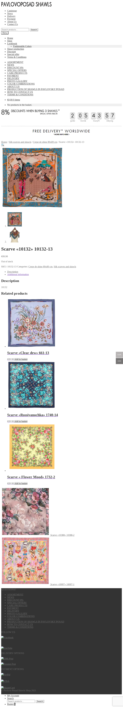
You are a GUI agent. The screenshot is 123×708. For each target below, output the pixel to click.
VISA (6, 681)
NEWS (10, 65)
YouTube (8, 648)
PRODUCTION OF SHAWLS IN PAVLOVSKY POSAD (35, 89)
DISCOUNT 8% (15, 67)
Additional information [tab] (18, 274)
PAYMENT (13, 75)
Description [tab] (12, 271)
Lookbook (12, 43)
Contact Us (12, 24)
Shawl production (15, 49)
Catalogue (12, 10)
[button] (2, 145)
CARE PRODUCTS (17, 73)
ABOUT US (13, 86)
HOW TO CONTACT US (20, 92)
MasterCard (9, 688)
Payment (11, 19)
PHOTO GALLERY (17, 81)
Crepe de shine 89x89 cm (45, 142)
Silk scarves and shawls (20, 142)
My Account (13, 695)
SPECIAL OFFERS (17, 70)
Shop (9, 41)
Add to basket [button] (20, 359)
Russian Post (10, 664)
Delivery (11, 16)
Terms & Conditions (16, 57)
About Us (11, 21)
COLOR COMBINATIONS (21, 84)
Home (10, 38)
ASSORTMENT (15, 62)
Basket (11, 704)
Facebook (9, 637)
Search (34, 30)
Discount (11, 51)
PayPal (7, 674)
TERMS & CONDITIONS (20, 94)
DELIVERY (13, 78)
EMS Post (8, 658)
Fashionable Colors (22, 46)
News (10, 13)
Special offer (13, 54)
